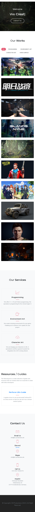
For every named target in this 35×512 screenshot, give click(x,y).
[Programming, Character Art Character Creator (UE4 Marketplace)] (17, 231)
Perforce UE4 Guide (17, 392)
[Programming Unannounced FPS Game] (17, 108)
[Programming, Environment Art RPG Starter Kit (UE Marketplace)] (17, 252)
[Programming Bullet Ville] (17, 169)
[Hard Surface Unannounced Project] (17, 211)
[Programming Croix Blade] (17, 190)
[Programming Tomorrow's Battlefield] (17, 87)
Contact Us (17, 21)
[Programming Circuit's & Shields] (17, 67)
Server (17, 447)
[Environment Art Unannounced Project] (17, 149)
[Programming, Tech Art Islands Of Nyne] (17, 128)
